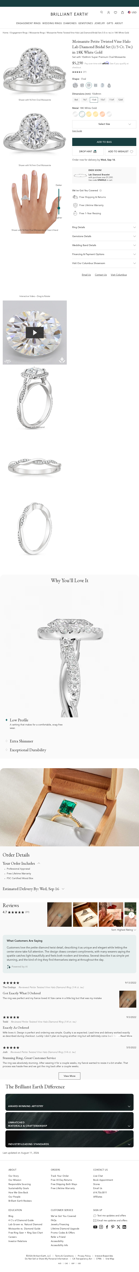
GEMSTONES (85, 23)
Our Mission (14, 1180)
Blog (10, 1216)
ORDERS (55, 1170)
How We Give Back (18, 1193)
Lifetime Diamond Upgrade (65, 1229)
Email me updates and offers (112, 1221)
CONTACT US (100, 1170)
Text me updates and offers (111, 1216)
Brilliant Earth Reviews (20, 1201)
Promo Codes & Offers (63, 1233)
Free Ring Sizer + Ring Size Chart (25, 1233)
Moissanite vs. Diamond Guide (24, 1229)
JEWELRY (99, 23)
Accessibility (57, 1241)
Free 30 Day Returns (61, 1180)
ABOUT (119, 23)
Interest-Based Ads (104, 1256)
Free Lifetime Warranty (19, 874)
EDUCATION (15, 1210)
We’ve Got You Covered (63, 1216)
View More (69, 1076)
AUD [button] (60, 1263)
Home (5, 33)
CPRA (98, 1259)
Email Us (97, 1188)
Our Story (13, 1176)
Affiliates (97, 1197)
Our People (14, 1197)
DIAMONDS (69, 23)
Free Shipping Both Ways (64, 1184)
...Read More (125, 1036)
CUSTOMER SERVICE (62, 1210)
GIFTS (110, 23)
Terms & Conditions (64, 1256)
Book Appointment (103, 1180)
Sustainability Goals (18, 1188)
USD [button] (79, 1263)
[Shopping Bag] (122, 12)
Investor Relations (17, 1241)
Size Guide (77, 131)
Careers (12, 1237)
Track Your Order (60, 1176)
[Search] (101, 12)
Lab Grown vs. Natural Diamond (25, 1225)
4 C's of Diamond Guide (21, 1220)
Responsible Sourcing (19, 1184)
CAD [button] (66, 1263)
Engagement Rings (18, 33)
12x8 (120, 100)
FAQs (53, 1220)
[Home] (69, 14)
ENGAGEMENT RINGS (28, 23)
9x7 (85, 100)
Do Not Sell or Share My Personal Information (46, 1259)
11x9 (111, 100)
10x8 (94, 100)
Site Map (110, 1259)
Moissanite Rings (37, 33)
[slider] (58, 208)
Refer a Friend (58, 1237)
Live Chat (98, 1176)
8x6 (76, 100)
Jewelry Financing (60, 1225)
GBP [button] (73, 1263)
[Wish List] (115, 12)
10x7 (103, 100)
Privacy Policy (84, 1256)
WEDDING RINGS (52, 23)
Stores (96, 1184)
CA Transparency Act (82, 1259)
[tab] (104, 236)
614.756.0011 (100, 1193)
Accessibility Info (59, 1245)
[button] (104, 227)
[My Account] (108, 12)
